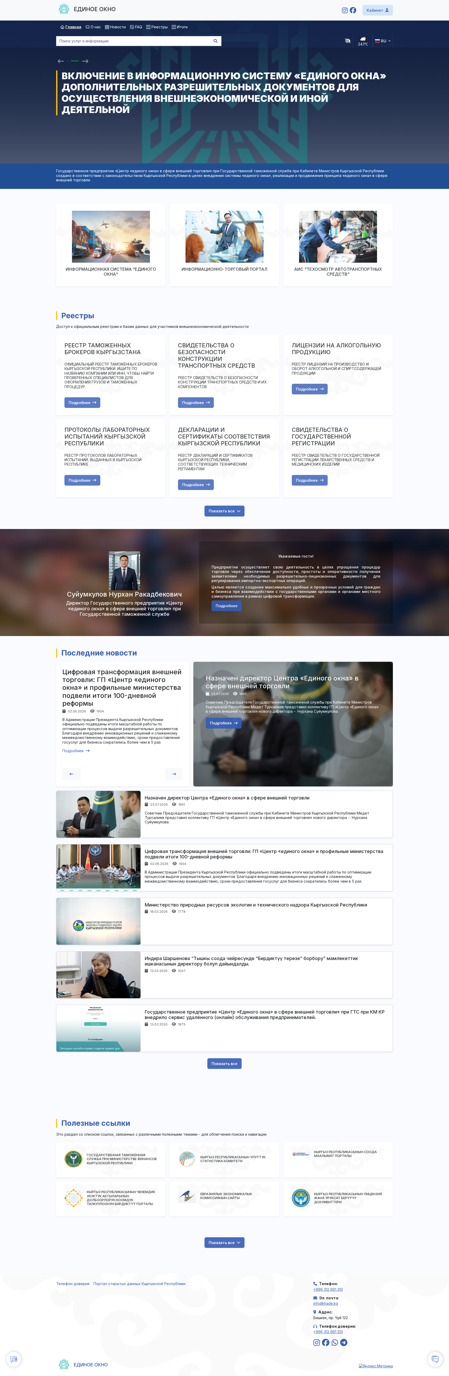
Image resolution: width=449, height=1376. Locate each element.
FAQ (138, 27)
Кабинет (375, 10)
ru (383, 41)
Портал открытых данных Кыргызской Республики (140, 1283)
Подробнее (79, 402)
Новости (118, 27)
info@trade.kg (325, 1303)
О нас (96, 27)
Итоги (182, 27)
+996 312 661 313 (328, 1289)
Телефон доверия (72, 1283)
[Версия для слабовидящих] (348, 41)
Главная (73, 27)
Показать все (222, 511)
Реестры (159, 27)
